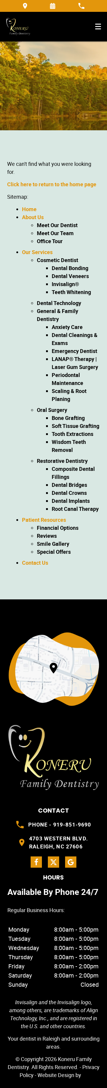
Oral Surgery (52, 409)
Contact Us (35, 562)
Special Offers (54, 551)
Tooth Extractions (72, 433)
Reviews (47, 535)
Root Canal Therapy (75, 508)
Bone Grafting (68, 417)
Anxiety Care (67, 326)
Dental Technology (59, 302)
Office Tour (50, 241)
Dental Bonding (70, 268)
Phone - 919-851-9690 (59, 824)
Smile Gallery (53, 543)
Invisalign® (65, 284)
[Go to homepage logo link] (53, 758)
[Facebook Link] (36, 862)
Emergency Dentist (74, 350)
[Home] (18, 26)
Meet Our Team (55, 233)
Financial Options (57, 527)
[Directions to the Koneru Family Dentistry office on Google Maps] (25, 6)
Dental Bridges (69, 484)
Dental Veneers (70, 276)
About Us (33, 217)
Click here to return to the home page (51, 184)
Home (29, 209)
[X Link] (53, 862)
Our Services (37, 252)
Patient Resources (44, 519)
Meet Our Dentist (57, 225)
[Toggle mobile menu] (98, 26)
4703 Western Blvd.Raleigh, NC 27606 (58, 842)
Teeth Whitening (71, 292)
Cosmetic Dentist (57, 260)
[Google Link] (70, 862)
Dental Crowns (69, 492)
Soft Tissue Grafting (75, 425)
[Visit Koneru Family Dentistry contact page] (53, 669)
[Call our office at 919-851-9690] (81, 6)
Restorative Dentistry (62, 460)
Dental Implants (71, 500)
